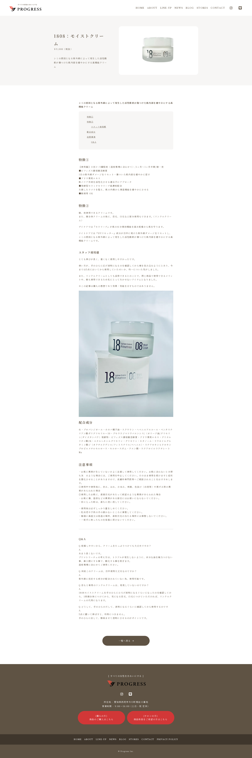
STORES (202, 8)
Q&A (93, 142)
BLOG (190, 8)
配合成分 (91, 132)
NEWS (179, 8)
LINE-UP (166, 8)
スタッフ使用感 (98, 126)
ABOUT (152, 8)
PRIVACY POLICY (167, 739)
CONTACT (218, 8)
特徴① (90, 116)
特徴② (90, 121)
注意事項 (91, 137)
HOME (140, 8)
